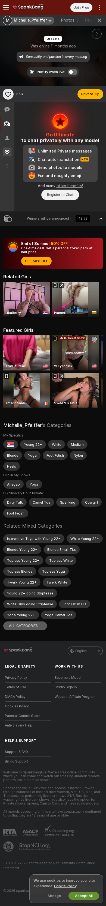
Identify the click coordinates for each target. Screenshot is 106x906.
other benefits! (70, 186)
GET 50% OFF (36, 261)
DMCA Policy (15, 697)
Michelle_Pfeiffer (22, 425)
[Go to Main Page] (32, 7)
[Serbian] (10, 444)
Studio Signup (66, 687)
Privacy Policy (16, 678)
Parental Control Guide (22, 716)
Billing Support (16, 761)
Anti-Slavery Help (18, 725)
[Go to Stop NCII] (35, 846)
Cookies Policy (17, 706)
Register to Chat (60, 195)
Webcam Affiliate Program (75, 697)
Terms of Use (15, 687)
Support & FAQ (16, 752)
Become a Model (68, 678)
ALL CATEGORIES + (25, 626)
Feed (89, 20)
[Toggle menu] (6, 7)
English (81, 651)
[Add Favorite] (8, 94)
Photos (70, 20)
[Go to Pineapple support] (9, 846)
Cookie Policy (65, 886)
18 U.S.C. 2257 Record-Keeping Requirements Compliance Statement (49, 865)
